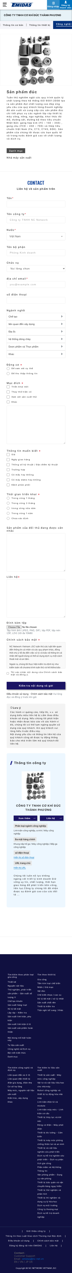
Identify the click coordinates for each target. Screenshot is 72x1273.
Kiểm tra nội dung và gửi (36, 685)
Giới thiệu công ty (36, 1231)
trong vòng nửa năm (24, 508)
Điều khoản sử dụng (17, 693)
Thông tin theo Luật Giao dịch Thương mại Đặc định (33, 1236)
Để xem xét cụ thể (22, 368)
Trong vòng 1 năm (22, 513)
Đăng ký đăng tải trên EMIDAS (25, 1245)
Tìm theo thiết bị (46, 974)
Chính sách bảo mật (41, 693)
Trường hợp (18, 469)
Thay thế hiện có (22, 392)
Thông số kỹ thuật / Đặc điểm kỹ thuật (35, 464)
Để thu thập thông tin (25, 373)
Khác (14, 402)
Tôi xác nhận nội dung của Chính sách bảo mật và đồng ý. (36, 673)
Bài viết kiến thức (17, 1053)
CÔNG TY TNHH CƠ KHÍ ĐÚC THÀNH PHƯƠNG (32, 15)
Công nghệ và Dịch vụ (19, 1049)
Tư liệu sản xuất (16, 1045)
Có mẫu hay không (23, 475)
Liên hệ (53, 1245)
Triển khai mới (20, 387)
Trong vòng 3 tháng (23, 503)
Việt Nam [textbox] (15, 236)
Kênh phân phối (21, 485)
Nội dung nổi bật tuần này (19, 1039)
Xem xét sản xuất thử (24, 397)
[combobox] (36, 236)
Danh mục (13, 1056)
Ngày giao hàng (21, 459)
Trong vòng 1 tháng (23, 498)
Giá (13, 454)
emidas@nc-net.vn (33, 1258)
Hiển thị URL (20, 867)
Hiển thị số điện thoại (24, 857)
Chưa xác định (20, 518)
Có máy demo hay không (26, 480)
